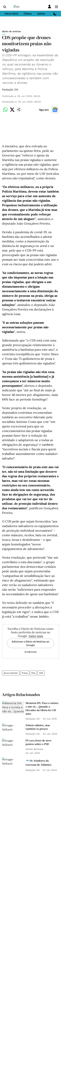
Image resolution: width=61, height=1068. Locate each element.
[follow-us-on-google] (55, 110)
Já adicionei (30, 651)
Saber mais (36, 636)
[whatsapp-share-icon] (5, 111)
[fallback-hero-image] (13, 707)
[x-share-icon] (12, 111)
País (33, 673)
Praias (25, 673)
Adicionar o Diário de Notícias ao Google (30, 643)
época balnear (11, 673)
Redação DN (10, 89)
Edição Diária (11, 13)
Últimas (28, 13)
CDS (41, 673)
